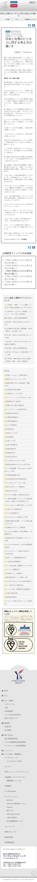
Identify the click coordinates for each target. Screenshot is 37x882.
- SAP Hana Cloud (13, 814)
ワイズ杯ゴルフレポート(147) (15, 460)
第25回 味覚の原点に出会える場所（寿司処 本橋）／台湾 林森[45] (18, 360)
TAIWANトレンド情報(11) (14, 573)
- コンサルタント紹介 (14, 761)
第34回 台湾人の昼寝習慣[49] (16, 348)
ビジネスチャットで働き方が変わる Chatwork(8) (18, 552)
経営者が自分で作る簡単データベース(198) (18, 539)
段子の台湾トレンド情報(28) (15, 487)
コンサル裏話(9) (11, 425)
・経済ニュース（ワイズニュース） (16, 772)
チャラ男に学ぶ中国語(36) (14, 585)
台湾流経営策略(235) (13, 475)
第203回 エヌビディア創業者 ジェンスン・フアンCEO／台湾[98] (18, 313)
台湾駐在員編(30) (12, 421)
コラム (17, 19)
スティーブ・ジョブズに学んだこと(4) (18, 397)
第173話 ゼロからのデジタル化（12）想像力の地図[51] (18, 343)
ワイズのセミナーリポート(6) (15, 483)
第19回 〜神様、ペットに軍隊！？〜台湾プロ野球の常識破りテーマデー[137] (18, 306)
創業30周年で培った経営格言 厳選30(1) (17, 384)
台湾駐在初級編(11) (12, 417)
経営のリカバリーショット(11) (16, 379)
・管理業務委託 (9, 842)
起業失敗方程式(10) (12, 413)
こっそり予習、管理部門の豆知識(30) (18, 589)
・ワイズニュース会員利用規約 (14, 746)
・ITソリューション (10, 796)
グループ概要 (8, 701)
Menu (32, 2)
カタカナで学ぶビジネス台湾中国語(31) (19, 581)
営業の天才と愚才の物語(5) (15, 405)
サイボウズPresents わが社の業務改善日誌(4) (18, 546)
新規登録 (14, 6)
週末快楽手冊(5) (11, 597)
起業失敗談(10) (11, 449)
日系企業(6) (10, 429)
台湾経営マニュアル (30, 19)
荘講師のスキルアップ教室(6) (15, 527)
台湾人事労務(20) (12, 445)
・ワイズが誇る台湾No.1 (12, 715)
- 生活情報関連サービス (14, 821)
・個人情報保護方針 (10, 739)
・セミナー (7, 766)
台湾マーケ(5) (10, 441)
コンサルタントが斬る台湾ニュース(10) (19, 505)
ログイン (14, 2)
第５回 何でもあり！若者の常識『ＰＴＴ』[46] (18, 353)
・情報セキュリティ (10, 832)
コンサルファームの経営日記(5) (16, 409)
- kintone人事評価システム (16, 804)
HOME (7, 19)
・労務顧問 (7, 786)
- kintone (9, 800)
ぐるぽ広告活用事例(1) (13, 561)
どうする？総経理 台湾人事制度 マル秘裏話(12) (18, 533)
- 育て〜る (9, 811)
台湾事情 (17, 31)
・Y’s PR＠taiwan (9, 791)
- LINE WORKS (11, 818)
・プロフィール (9, 704)
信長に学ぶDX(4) (11, 491)
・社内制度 (7, 730)
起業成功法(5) (10, 453)
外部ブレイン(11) (11, 433)
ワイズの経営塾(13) (12, 513)
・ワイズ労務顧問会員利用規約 (14, 742)
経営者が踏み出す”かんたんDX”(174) (18, 464)
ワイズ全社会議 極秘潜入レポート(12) (19, 565)
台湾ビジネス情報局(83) (14, 509)
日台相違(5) (10, 437)
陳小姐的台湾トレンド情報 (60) (17, 577)
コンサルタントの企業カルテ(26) (17, 517)
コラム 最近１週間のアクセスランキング (18, 299)
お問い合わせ (8, 735)
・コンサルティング (10, 758)
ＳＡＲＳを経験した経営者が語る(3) (18, 495)
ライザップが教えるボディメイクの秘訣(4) (18, 602)
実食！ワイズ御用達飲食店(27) (16, 557)
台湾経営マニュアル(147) (14, 393)
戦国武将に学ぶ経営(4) (13, 401)
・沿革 (5, 708)
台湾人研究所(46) (12, 593)
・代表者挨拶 (8, 711)
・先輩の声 (7, 727)
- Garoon (9, 807)
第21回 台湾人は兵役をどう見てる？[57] (18, 323)
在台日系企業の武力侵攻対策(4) (16, 479)
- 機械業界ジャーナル (14, 781)
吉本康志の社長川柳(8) (13, 389)
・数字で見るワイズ (10, 718)
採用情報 (6, 723)
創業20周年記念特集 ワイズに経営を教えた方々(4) (18, 522)
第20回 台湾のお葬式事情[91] (17, 318)
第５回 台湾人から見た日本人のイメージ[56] (18, 336)
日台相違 (20, 36)
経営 (12, 31)
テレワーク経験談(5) (13, 569)
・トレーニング (9, 826)
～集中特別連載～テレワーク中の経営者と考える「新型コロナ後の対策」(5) (18, 500)
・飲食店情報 (8, 837)
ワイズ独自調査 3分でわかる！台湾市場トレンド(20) (18, 469)
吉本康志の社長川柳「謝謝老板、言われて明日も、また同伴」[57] (18, 330)
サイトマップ (8, 751)
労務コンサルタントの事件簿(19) (17, 375)
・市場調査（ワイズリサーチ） (14, 777)
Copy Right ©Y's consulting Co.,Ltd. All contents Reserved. (18, 879)
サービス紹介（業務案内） (13, 754)
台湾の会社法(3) (11, 456)
